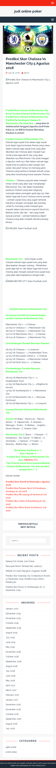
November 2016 (13, 709)
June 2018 (10, 676)
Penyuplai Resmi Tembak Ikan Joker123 (24, 566)
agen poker (11, 747)
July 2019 (10, 637)
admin (26, 73)
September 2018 (13, 661)
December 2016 (13, 704)
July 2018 (10, 671)
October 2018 (12, 656)
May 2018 (10, 680)
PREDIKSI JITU (31, 460)
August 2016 (11, 724)
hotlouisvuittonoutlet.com (10, 763)
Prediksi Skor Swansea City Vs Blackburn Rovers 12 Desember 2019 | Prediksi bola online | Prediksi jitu (28, 579)
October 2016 (12, 714)
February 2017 (12, 695)
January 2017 (12, 700)
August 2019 (11, 632)
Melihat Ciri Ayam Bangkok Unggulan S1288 (26, 571)
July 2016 (10, 728)
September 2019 (13, 628)
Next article (28, 527)
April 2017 (10, 685)
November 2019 (13, 618)
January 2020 (12, 609)
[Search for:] (28, 540)
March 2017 (11, 690)
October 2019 (12, 623)
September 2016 (13, 719)
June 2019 (10, 642)
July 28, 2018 (14, 73)
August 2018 (11, 666)
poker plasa (11, 752)
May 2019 (10, 647)
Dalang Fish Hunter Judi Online (20, 561)
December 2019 (13, 613)
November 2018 (13, 652)
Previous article (28, 524)
